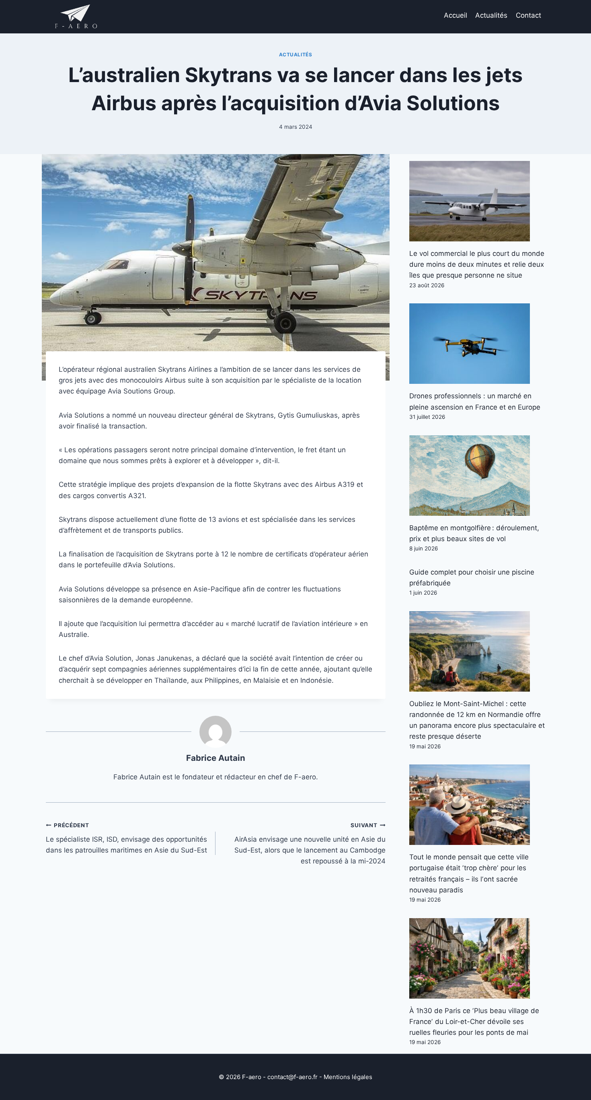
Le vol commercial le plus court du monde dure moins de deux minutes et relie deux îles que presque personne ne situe (476, 264)
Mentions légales (348, 1077)
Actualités (491, 15)
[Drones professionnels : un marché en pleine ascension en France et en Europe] (477, 343)
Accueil (455, 15)
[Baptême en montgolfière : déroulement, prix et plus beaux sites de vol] (477, 475)
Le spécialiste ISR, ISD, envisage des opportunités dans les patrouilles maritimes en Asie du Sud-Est (126, 838)
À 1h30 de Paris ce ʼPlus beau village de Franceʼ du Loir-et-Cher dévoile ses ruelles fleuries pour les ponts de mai (474, 1021)
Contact (528, 15)
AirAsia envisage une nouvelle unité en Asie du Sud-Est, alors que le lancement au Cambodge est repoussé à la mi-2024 (309, 843)
